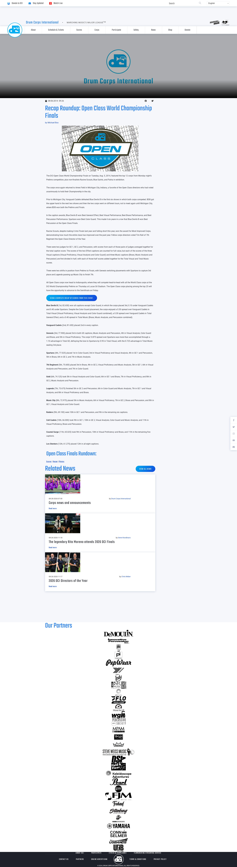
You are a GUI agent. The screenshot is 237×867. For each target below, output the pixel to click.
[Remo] (118, 744)
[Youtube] (233, 440)
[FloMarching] (118, 700)
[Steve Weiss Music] (118, 752)
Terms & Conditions (137, 859)
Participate (116, 30)
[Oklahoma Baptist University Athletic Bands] (118, 648)
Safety (136, 30)
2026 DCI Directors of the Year (68, 581)
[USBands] (118, 841)
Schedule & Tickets (56, 30)
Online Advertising (99, 859)
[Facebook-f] (233, 420)
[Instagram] (233, 433)
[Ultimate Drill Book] (118, 848)
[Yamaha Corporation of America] (118, 826)
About (33, 30)
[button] (145, 101)
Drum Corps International (42, 22)
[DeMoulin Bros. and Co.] (118, 633)
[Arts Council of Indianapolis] (118, 692)
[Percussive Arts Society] (118, 722)
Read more (53, 508)
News (153, 30)
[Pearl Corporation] (118, 781)
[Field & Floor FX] (118, 766)
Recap (55, 461)
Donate (187, 30)
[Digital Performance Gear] (118, 737)
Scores (79, 30)
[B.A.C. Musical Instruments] (118, 685)
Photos (61, 461)
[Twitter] (233, 426)
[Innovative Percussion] (118, 640)
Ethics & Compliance (118, 853)
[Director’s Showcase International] (118, 759)
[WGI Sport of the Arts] (118, 715)
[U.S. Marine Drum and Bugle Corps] (118, 818)
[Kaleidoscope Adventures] (118, 774)
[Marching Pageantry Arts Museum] (118, 729)
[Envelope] (233, 447)
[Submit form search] (200, 3)
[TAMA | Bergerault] (118, 789)
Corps (97, 30)
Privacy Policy (160, 859)
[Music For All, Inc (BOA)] (118, 707)
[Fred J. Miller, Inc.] (118, 796)
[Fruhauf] (118, 803)
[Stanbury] (118, 811)
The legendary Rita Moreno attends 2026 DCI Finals (82, 542)
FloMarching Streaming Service (147, 853)
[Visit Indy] (118, 677)
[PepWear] (118, 663)
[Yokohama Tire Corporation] (118, 670)
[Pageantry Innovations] (118, 655)
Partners (80, 859)
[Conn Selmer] (118, 833)
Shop (170, 30)
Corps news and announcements (70, 503)
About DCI (80, 853)
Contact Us (64, 859)
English (211, 3)
